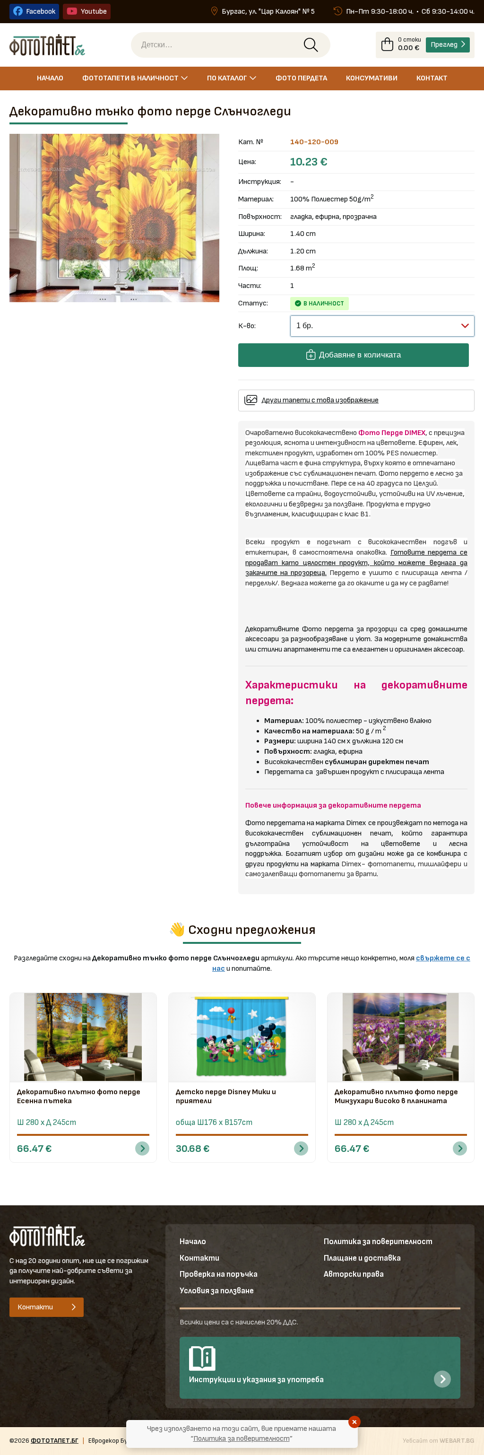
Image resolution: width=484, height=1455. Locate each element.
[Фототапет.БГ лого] (47, 44)
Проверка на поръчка (219, 1274)
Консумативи (372, 78)
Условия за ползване (217, 1291)
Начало (50, 78)
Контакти (199, 1258)
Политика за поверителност (378, 1241)
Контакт (432, 78)
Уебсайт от (439, 1441)
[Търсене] (311, 45)
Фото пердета (301, 78)
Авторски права (354, 1274)
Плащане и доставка (362, 1258)
